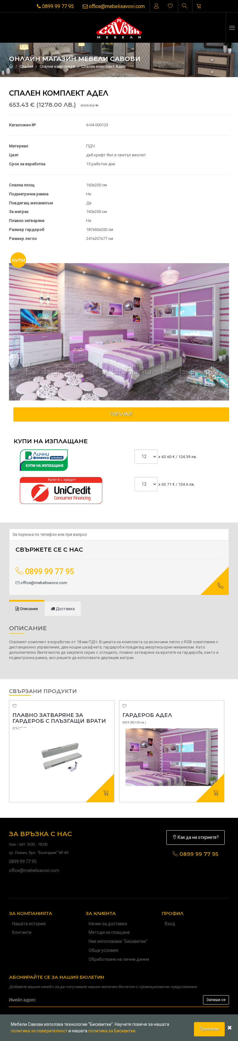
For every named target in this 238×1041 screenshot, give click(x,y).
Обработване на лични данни (119, 959)
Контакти (21, 932)
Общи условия (103, 950)
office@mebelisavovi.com (116, 6)
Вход (170, 923)
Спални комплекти (57, 66)
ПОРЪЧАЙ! (121, 414)
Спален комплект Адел (104, 66)
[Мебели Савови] (119, 27)
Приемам (209, 1028)
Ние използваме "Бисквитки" (118, 941)
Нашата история (29, 923)
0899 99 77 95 (57, 6)
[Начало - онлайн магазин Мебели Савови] (11, 66)
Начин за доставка (108, 923)
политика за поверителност (39, 1030)
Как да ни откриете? (198, 837)
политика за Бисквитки (111, 1030)
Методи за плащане (109, 932)
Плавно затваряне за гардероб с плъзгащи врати (59, 718)
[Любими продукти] (170, 6)
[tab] (26, 609)
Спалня (26, 66)
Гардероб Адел (147, 715)
